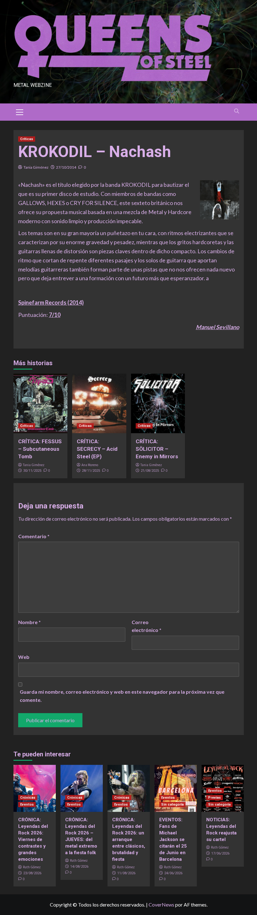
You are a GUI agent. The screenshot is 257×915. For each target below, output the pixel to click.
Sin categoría (172, 804)
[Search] (237, 111)
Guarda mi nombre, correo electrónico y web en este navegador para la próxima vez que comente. (122, 696)
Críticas (26, 139)
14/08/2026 (79, 867)
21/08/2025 (150, 471)
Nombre (29, 622)
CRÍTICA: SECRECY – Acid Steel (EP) (97, 449)
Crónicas (27, 798)
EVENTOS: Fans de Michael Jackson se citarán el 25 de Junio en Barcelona (173, 839)
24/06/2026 (173, 873)
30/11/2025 (32, 471)
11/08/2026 (126, 873)
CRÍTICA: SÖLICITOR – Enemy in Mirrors (157, 449)
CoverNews (161, 904)
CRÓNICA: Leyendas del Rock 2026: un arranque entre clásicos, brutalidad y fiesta (128, 839)
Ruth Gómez (32, 867)
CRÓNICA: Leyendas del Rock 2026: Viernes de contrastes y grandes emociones (33, 839)
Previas (214, 798)
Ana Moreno (89, 465)
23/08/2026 (32, 873)
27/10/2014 (66, 167)
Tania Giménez (36, 167)
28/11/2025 (91, 471)
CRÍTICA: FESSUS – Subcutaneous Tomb (40, 449)
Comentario (34, 536)
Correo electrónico (146, 626)
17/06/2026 (220, 853)
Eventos (27, 804)
